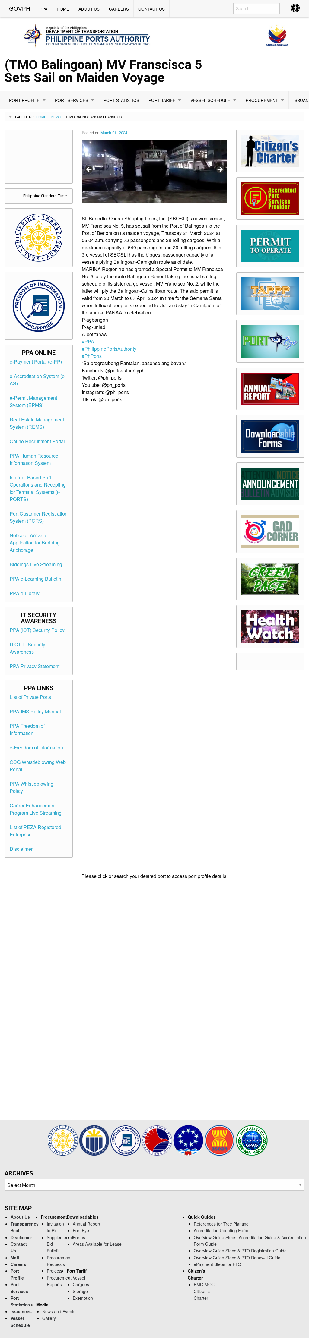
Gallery (49, 1318)
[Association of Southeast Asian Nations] (220, 1139)
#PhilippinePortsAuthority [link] (109, 348)
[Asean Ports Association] (189, 1139)
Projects (54, 1271)
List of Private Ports (30, 696)
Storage (80, 1291)
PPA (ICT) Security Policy (37, 629)
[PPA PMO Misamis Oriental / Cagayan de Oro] (154, 34)
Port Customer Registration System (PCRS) (39, 517)
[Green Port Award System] (252, 1139)
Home (41, 116)
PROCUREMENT (262, 100)
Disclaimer (21, 848)
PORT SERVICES (71, 100)
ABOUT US (89, 9)
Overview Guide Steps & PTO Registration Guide (240, 1251)
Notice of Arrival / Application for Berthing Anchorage (35, 542)
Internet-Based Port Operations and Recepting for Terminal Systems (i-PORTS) (38, 488)
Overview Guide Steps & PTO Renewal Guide (237, 1257)
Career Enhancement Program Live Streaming (36, 809)
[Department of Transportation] (157, 1139)
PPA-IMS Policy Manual (35, 711)
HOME (63, 9)
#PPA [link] (88, 341)
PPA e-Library (25, 593)
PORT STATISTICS (121, 100)
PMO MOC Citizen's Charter (204, 1291)
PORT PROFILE (24, 100)
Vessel (79, 1278)
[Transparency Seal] (63, 1139)
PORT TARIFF (161, 100)
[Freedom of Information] (126, 1139)
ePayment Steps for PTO (217, 1264)
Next (219, 169)
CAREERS (119, 9)
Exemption (83, 1298)
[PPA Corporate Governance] (94, 1139)
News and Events (58, 1311)
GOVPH (19, 8)
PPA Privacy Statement (34, 666)
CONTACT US (151, 9)
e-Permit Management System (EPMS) (33, 401)
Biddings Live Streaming (36, 564)
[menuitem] (20, 8)
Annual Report (86, 1224)
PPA (43, 9)
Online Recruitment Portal (37, 441)
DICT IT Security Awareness (27, 648)
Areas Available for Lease (97, 1244)
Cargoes (81, 1284)
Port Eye (81, 1230)
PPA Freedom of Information (27, 729)
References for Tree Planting (221, 1224)
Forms (79, 1237)
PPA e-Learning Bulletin (35, 578)
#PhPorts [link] (92, 355)
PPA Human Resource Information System (34, 459)
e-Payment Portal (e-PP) (36, 361)
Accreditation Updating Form (221, 1230)
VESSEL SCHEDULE (210, 100)
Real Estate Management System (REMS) (37, 423)
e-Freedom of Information (36, 747)
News (56, 116)
